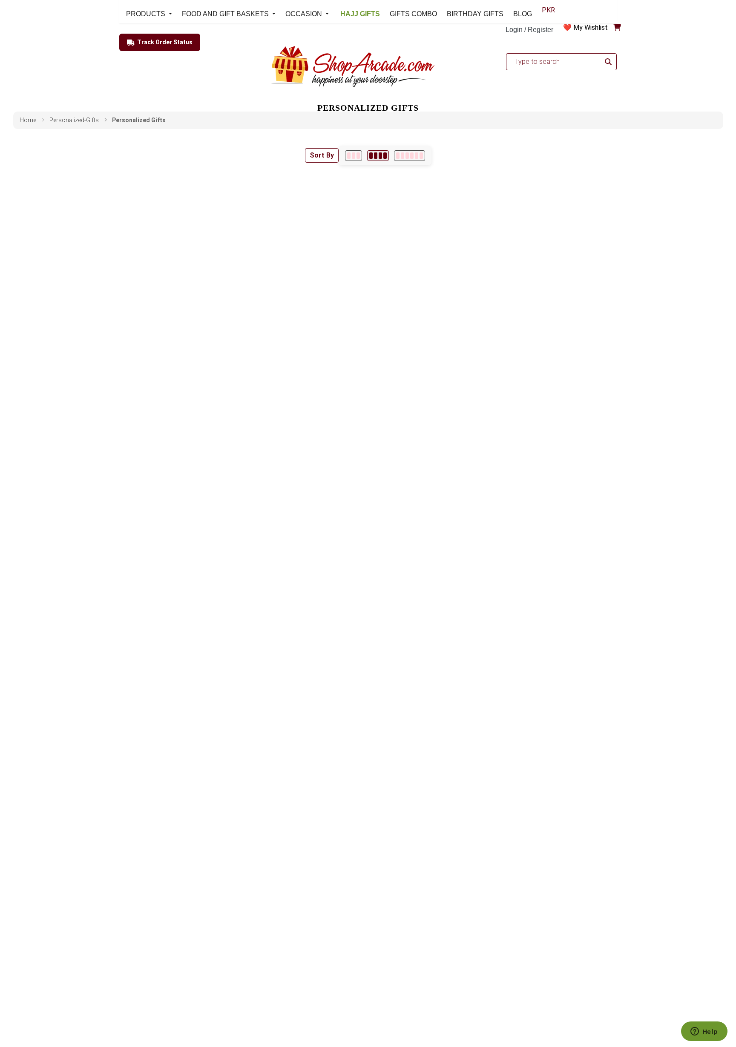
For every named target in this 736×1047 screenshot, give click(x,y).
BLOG (522, 13)
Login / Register (529, 29)
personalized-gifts (74, 120)
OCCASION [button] (304, 13)
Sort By (322, 155)
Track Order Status (165, 42)
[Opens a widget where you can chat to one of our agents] (704, 1032)
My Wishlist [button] (590, 27)
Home (28, 120)
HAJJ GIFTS (359, 13)
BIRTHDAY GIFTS (475, 13)
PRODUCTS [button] (146, 13)
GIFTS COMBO (413, 13)
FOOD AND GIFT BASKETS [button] (226, 13)
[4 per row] (378, 155)
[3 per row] (353, 155)
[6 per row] (409, 155)
